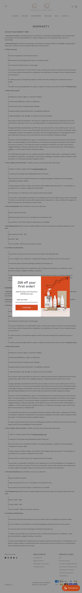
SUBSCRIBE (26, 307)
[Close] (67, 278)
